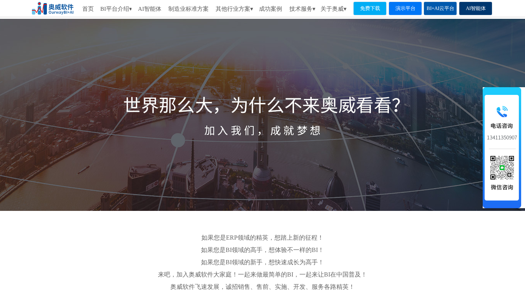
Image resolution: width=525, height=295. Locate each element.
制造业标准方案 (188, 9)
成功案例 (270, 9)
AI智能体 (149, 9)
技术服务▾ (302, 9)
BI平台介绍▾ (115, 9)
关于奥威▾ (334, 9)
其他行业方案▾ (234, 9)
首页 (88, 9)
